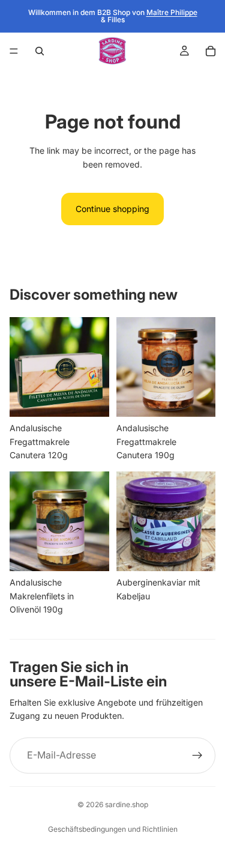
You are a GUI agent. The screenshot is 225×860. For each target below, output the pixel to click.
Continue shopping (112, 209)
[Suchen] (39, 51)
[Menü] (14, 51)
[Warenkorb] (210, 51)
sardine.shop (126, 804)
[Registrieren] (197, 755)
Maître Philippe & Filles (149, 16)
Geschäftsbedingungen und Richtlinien (113, 829)
